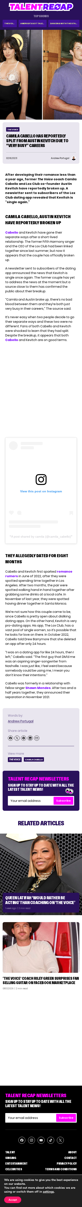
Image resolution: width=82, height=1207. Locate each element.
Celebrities (13, 1169)
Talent (10, 1152)
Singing (10, 1158)
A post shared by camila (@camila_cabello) (41, 536)
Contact (70, 1158)
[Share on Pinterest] (23, 738)
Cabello (11, 232)
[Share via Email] (36, 738)
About (72, 1152)
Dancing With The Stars (64, 23)
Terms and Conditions (61, 1169)
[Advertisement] (41, 1036)
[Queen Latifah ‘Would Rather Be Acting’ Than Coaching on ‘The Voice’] (41, 874)
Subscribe (63, 800)
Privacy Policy (67, 1163)
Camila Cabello (34, 759)
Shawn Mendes (38, 688)
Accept (13, 1200)
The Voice (10, 23)
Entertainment (16, 1163)
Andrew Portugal (20, 721)
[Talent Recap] (41, 7)
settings (48, 1192)
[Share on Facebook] (10, 738)
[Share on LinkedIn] (30, 738)
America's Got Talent (33, 23)
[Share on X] (17, 738)
